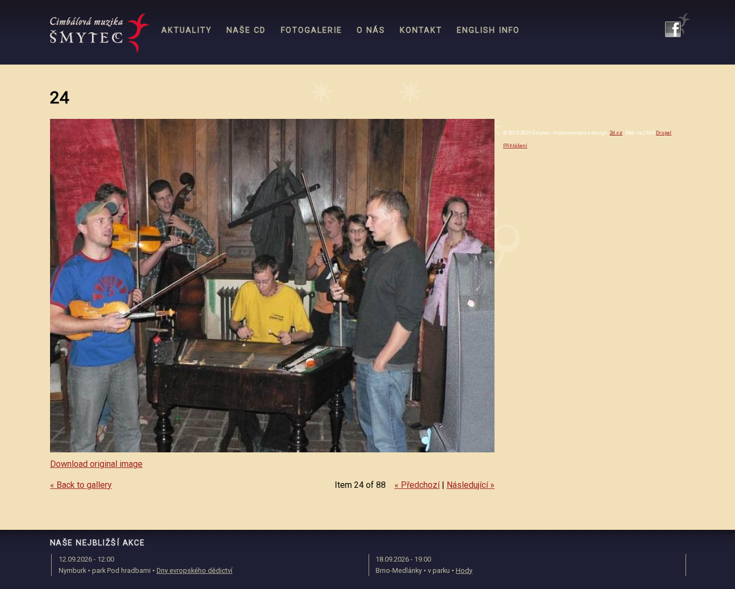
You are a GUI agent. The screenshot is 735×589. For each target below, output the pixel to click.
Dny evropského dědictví (194, 570)
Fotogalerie (311, 30)
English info (488, 30)
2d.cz (616, 133)
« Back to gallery (81, 485)
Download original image (96, 464)
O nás (371, 30)
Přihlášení (515, 145)
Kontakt (421, 30)
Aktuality (186, 30)
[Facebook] (677, 25)
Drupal (664, 133)
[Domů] (100, 33)
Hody (464, 570)
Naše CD (246, 30)
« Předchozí (417, 485)
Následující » (470, 485)
